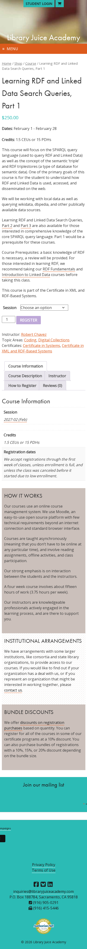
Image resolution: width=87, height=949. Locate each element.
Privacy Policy (43, 864)
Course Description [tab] (25, 375)
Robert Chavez (34, 334)
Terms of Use (43, 870)
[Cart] (59, 3)
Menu (12, 48)
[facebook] (36, 884)
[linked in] (50, 884)
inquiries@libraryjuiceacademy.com (43, 891)
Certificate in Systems (41, 345)
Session (9, 307)
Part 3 (26, 225)
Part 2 (7, 225)
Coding (30, 340)
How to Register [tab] (22, 385)
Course (30, 63)
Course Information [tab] (25, 366)
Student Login (39, 3)
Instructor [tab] (57, 375)
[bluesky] (43, 884)
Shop (18, 63)
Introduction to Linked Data (26, 274)
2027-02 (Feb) (15, 419)
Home (6, 63)
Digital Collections (54, 340)
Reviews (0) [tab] (52, 385)
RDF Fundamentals (59, 269)
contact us (13, 690)
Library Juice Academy (43, 37)
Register (28, 320)
